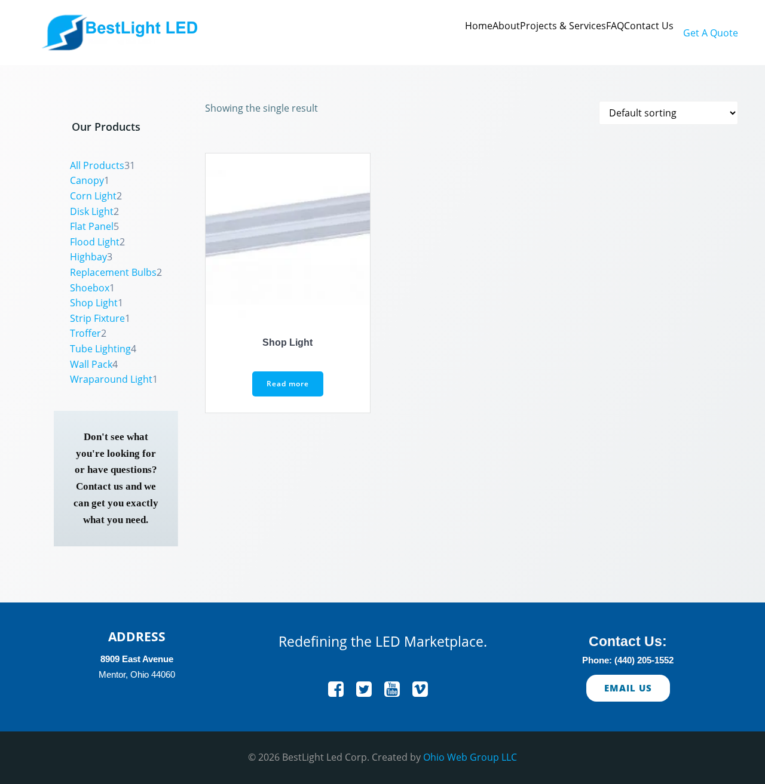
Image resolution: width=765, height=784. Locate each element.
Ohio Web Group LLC (470, 757)
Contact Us (649, 25)
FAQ (615, 25)
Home (478, 25)
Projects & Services (563, 25)
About (506, 25)
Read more (288, 384)
